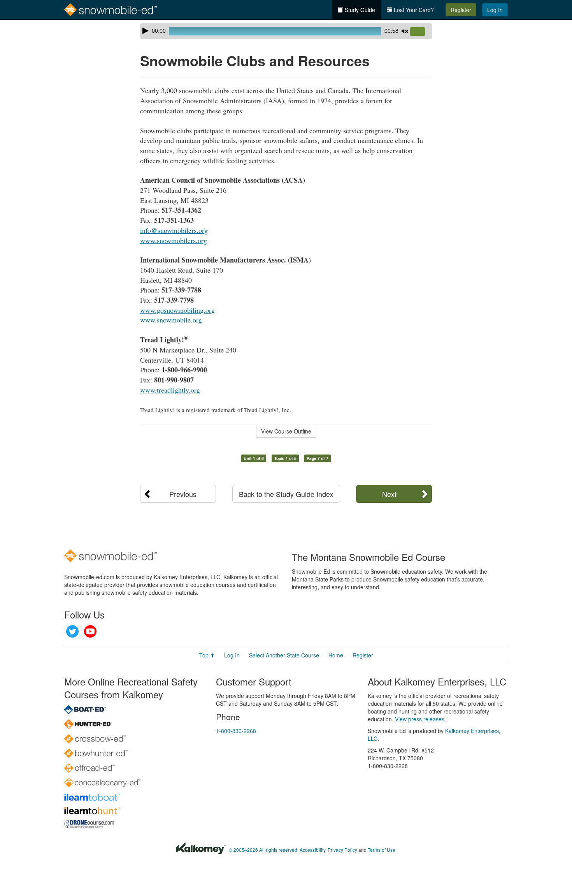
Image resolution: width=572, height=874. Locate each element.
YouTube (90, 631)
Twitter (72, 631)
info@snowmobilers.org (174, 230)
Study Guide (359, 10)
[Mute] (405, 31)
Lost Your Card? (413, 10)
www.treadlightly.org (170, 390)
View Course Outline (286, 431)
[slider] (421, 32)
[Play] (145, 31)
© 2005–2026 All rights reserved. (263, 849)
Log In (495, 10)
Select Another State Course (284, 655)
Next (389, 494)
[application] (286, 31)
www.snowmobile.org (171, 319)
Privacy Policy (342, 849)
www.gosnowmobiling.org (177, 310)
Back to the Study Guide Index (286, 494)
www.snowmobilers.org (173, 240)
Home (335, 655)
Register (461, 10)
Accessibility (312, 849)
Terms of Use (381, 849)
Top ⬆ (207, 655)
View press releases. (420, 719)
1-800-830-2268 (236, 731)
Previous (183, 494)
